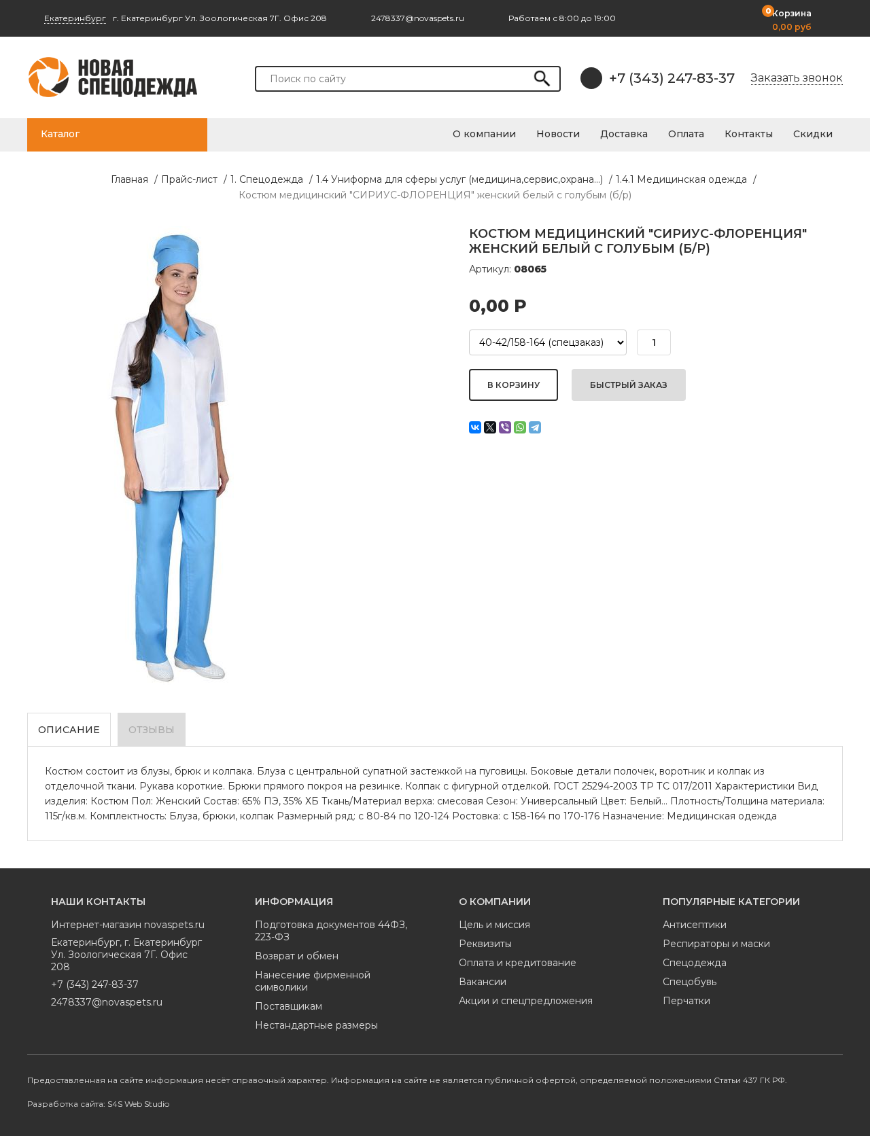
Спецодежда (695, 963)
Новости (558, 134)
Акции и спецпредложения (526, 1001)
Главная (129, 179)
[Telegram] (535, 427)
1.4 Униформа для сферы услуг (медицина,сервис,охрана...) (459, 179)
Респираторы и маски (716, 944)
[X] (490, 427)
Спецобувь (689, 982)
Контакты (749, 134)
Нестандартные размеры (316, 1025)
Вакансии (482, 982)
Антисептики (695, 925)
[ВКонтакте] (475, 427)
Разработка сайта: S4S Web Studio (98, 1104)
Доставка (624, 134)
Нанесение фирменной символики (312, 981)
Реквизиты (485, 944)
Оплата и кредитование (517, 963)
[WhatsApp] (520, 427)
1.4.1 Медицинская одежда (681, 179)
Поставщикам (288, 1006)
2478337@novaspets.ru (106, 1002)
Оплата (686, 134)
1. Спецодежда (266, 179)
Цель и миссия (494, 925)
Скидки (813, 134)
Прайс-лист (189, 179)
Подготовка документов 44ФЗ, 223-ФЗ (331, 931)
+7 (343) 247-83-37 (672, 78)
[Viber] (505, 427)
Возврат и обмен (296, 956)
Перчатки (686, 1001)
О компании (484, 134)
